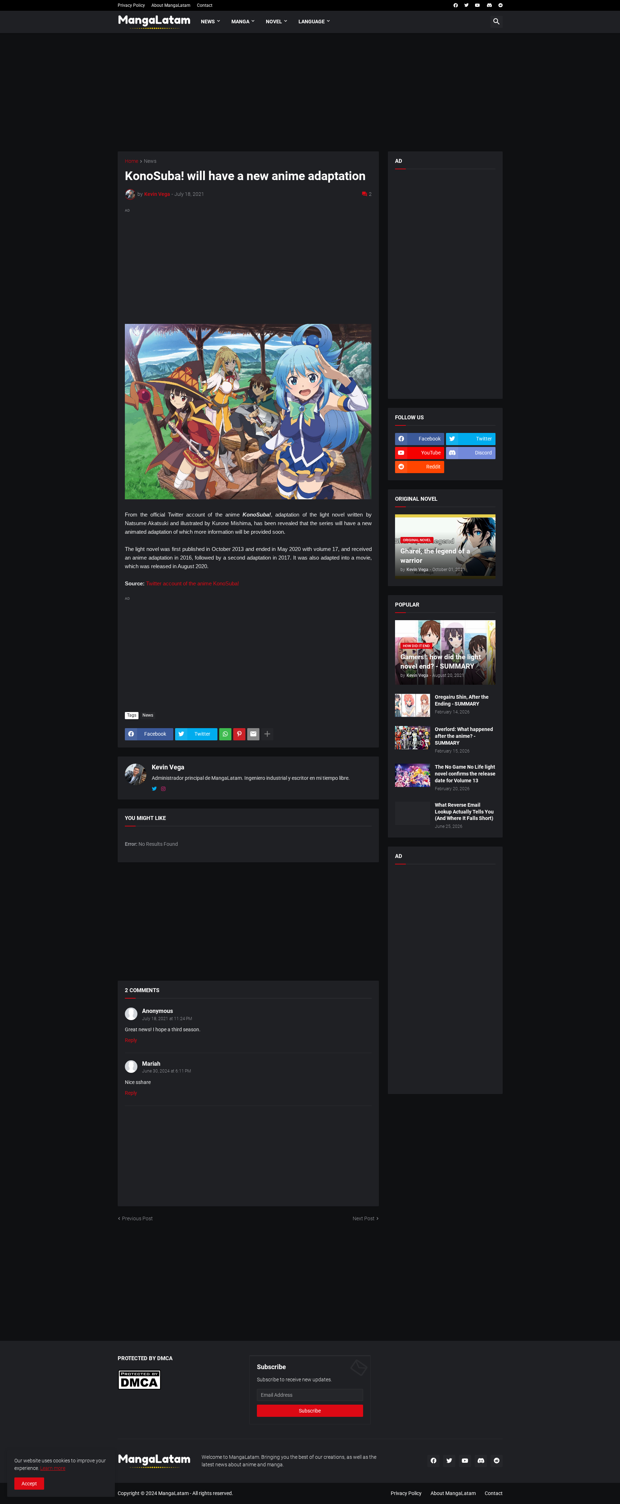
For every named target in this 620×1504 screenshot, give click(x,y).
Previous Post (137, 1218)
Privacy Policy (131, 5)
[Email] (253, 734)
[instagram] (163, 789)
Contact (204, 5)
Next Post (364, 1218)
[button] (496, 22)
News (208, 21)
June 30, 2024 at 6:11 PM (166, 1071)
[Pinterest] (239, 734)
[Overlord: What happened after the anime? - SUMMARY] (412, 737)
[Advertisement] (310, 92)
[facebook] (456, 5)
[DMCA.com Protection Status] (139, 1388)
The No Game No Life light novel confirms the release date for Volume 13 (465, 773)
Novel (274, 21)
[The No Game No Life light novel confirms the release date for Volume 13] (412, 775)
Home (131, 161)
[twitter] (466, 5)
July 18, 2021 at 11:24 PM (167, 1018)
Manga (240, 21)
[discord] (489, 5)
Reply (131, 1040)
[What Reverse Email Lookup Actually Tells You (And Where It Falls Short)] (412, 813)
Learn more (52, 1468)
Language (312, 21)
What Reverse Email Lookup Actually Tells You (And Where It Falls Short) (464, 811)
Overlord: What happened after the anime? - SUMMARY (464, 736)
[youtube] (477, 5)
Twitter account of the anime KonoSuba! (192, 583)
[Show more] (267, 734)
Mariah (151, 1063)
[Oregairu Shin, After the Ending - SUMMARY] (412, 705)
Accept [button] (29, 1483)
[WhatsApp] (225, 734)
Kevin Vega (168, 767)
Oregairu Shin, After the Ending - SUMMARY (462, 700)
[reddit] (500, 5)
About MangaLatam (171, 5)
